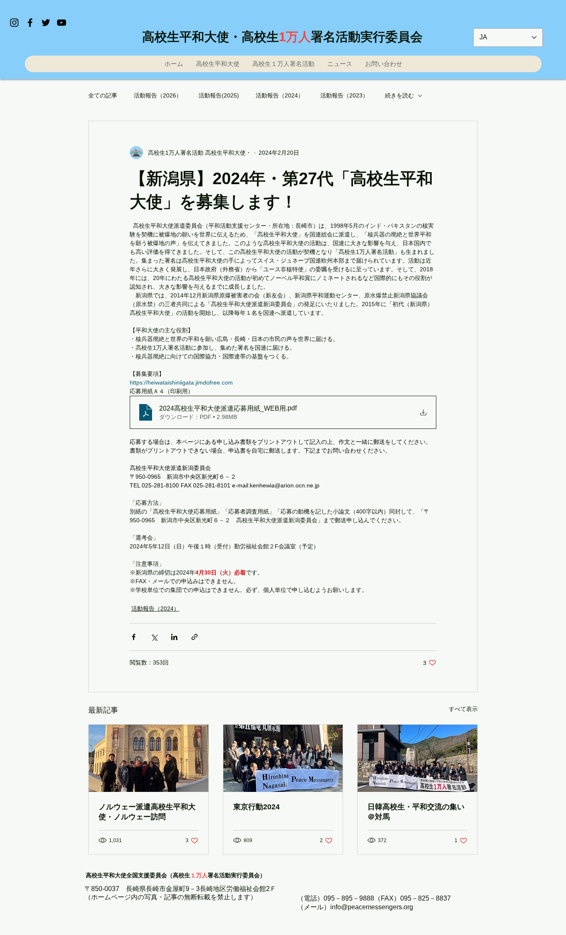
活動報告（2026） (158, 95)
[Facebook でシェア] (134, 637)
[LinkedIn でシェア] (174, 637)
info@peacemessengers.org (371, 907)
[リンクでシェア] (194, 637)
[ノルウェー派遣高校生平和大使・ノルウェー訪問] (148, 758)
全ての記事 (102, 95)
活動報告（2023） (344, 95)
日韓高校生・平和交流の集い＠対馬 (416, 812)
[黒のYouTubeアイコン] (61, 22)
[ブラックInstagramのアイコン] (14, 22)
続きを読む (399, 95)
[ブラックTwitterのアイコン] (45, 22)
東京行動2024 (256, 807)
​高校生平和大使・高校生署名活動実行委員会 (282, 37)
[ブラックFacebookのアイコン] (30, 22)
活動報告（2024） (280, 95)
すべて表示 (463, 709)
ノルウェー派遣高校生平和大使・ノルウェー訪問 (147, 812)
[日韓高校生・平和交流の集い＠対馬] (417, 758)
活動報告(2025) (218, 95)
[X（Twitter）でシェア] (154, 637)
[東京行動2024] (283, 758)
